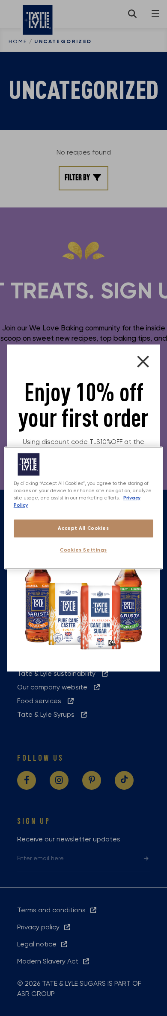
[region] (83, 508)
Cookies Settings (83, 550)
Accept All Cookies (83, 528)
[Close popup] (143, 361)
